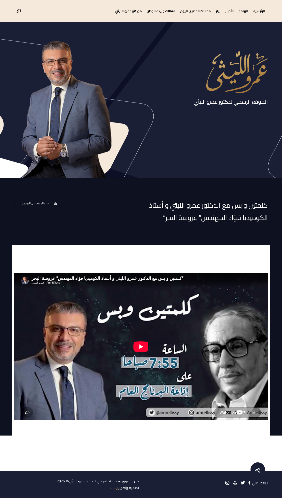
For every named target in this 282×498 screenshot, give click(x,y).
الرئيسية (259, 11)
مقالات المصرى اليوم (195, 11)
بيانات (114, 487)
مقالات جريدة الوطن (161, 11)
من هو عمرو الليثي (128, 11)
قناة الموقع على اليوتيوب (35, 203)
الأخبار (229, 11)
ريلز (218, 11)
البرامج (243, 11)
